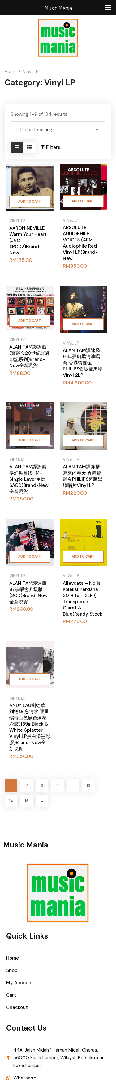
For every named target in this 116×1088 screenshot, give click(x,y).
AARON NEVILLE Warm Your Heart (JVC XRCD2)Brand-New (28, 240)
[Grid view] (17, 147)
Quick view (45, 189)
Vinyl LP (17, 220)
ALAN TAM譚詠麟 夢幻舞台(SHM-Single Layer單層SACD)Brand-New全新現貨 (29, 479)
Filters (52, 147)
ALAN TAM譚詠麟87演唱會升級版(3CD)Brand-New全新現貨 (28, 592)
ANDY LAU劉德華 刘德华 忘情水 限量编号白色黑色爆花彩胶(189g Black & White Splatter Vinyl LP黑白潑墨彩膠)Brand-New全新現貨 (29, 727)
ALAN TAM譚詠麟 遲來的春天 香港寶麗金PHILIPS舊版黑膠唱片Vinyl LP (82, 476)
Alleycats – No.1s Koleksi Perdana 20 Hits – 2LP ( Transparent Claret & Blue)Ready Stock (82, 598)
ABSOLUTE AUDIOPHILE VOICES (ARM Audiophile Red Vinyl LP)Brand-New (80, 243)
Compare (45, 173)
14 (11, 801)
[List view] (29, 147)
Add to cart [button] (29, 201)
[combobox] (58, 129)
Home (11, 71)
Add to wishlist (45, 326)
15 (27, 801)
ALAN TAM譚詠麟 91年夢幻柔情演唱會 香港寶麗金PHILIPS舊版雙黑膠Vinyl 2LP (82, 362)
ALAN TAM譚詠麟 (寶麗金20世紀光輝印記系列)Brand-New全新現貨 (29, 356)
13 (88, 785)
